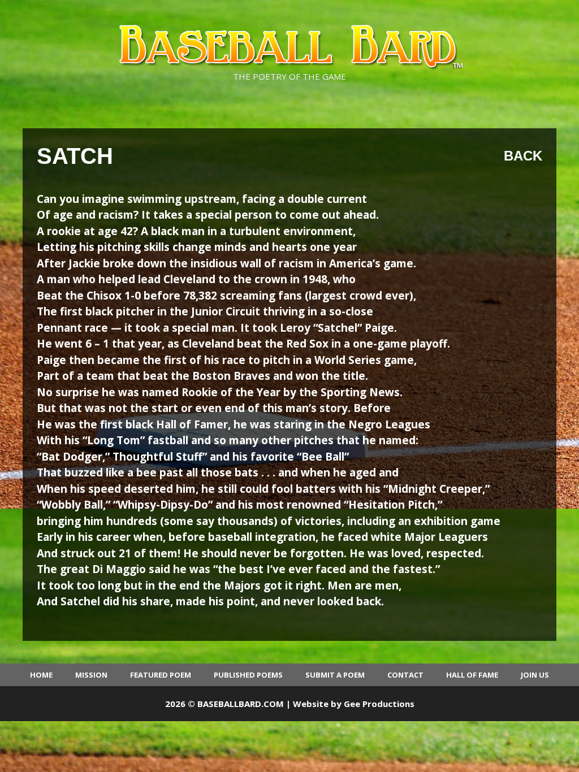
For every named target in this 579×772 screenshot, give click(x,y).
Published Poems (248, 675)
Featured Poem (160, 675)
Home (41, 675)
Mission (91, 675)
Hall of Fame (472, 675)
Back (523, 155)
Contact (405, 675)
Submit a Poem (335, 675)
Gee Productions (379, 703)
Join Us (535, 675)
